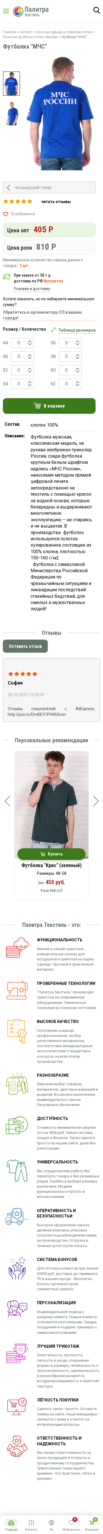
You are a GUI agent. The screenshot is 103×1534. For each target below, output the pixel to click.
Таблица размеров (77, 330)
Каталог (11, 11)
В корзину (54, 406)
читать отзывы (56, 201)
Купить (55, 854)
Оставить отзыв (25, 646)
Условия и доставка (32, 288)
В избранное (23, 214)
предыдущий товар (33, 187)
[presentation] (7, 801)
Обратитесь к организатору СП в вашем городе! (42, 315)
